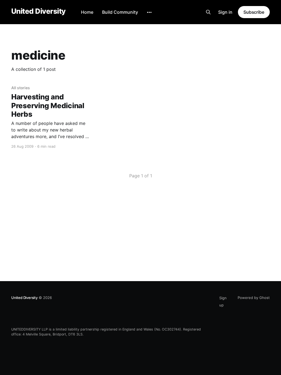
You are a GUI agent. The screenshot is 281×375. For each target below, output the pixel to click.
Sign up (223, 301)
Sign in (225, 12)
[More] (149, 12)
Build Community (120, 12)
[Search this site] (208, 12)
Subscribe (253, 12)
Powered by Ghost (254, 297)
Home (87, 12)
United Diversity (38, 11)
